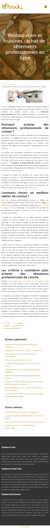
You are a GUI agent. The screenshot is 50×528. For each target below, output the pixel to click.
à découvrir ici (33, 188)
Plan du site (25, 527)
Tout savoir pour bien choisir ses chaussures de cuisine (24, 422)
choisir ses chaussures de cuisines (30, 281)
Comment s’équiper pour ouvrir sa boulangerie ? (22, 412)
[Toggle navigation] (45, 7)
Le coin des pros (9, 84)
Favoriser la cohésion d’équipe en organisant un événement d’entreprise (13, 325)
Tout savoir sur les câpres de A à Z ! (17, 360)
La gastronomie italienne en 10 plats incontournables (23, 350)
